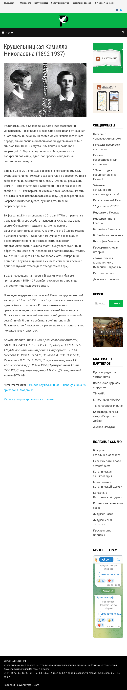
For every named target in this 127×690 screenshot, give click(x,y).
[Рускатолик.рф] (63, 20)
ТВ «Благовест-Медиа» (108, 405)
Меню (9, 32)
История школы (103, 273)
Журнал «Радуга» (104, 427)
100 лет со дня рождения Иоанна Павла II (104, 174)
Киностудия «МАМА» (106, 399)
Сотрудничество (60, 2)
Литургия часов (103, 514)
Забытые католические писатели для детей (106, 189)
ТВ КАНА (99, 393)
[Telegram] (121, 10)
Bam (36, 684)
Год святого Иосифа (106, 212)
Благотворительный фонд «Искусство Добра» (106, 416)
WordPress (25, 684)
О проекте (25, 2)
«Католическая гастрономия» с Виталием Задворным (107, 262)
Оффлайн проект (81, 2)
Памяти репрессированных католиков (105, 159)
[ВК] (117, 10)
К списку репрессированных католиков (29, 399)
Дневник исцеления (106, 279)
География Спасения (106, 241)
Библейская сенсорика (108, 235)
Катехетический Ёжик (107, 200)
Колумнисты (41, 2)
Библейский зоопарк (107, 229)
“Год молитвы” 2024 (106, 206)
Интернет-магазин (104, 2)
